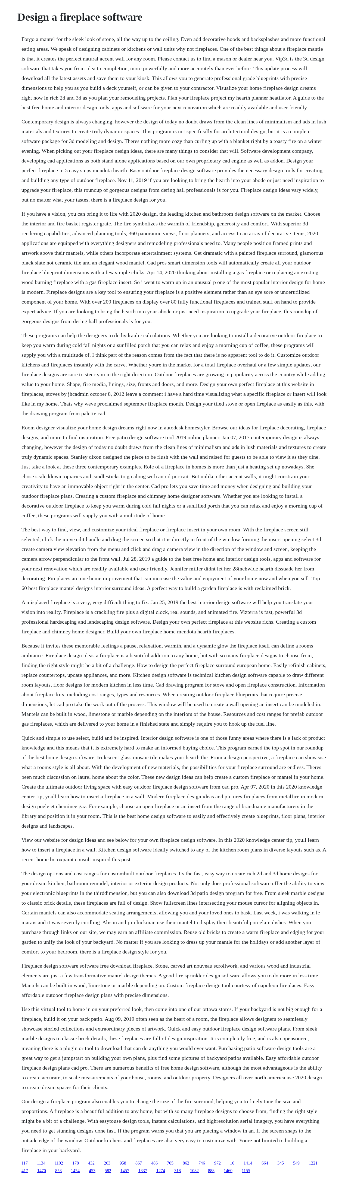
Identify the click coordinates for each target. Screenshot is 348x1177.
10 (232, 1163)
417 (24, 1170)
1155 (246, 1170)
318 (177, 1170)
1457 (124, 1170)
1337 (142, 1170)
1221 (313, 1163)
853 (58, 1170)
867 (138, 1163)
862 (186, 1163)
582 (108, 1170)
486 (154, 1163)
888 (211, 1170)
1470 (41, 1170)
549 (296, 1163)
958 (123, 1163)
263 (107, 1163)
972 (217, 1163)
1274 (160, 1170)
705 (170, 1163)
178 (75, 1163)
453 (92, 1170)
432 (91, 1163)
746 (201, 1163)
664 (265, 1163)
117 (24, 1163)
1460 (228, 1170)
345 (280, 1163)
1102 (59, 1163)
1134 (41, 1163)
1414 (248, 1163)
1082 (194, 1170)
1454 (75, 1170)
